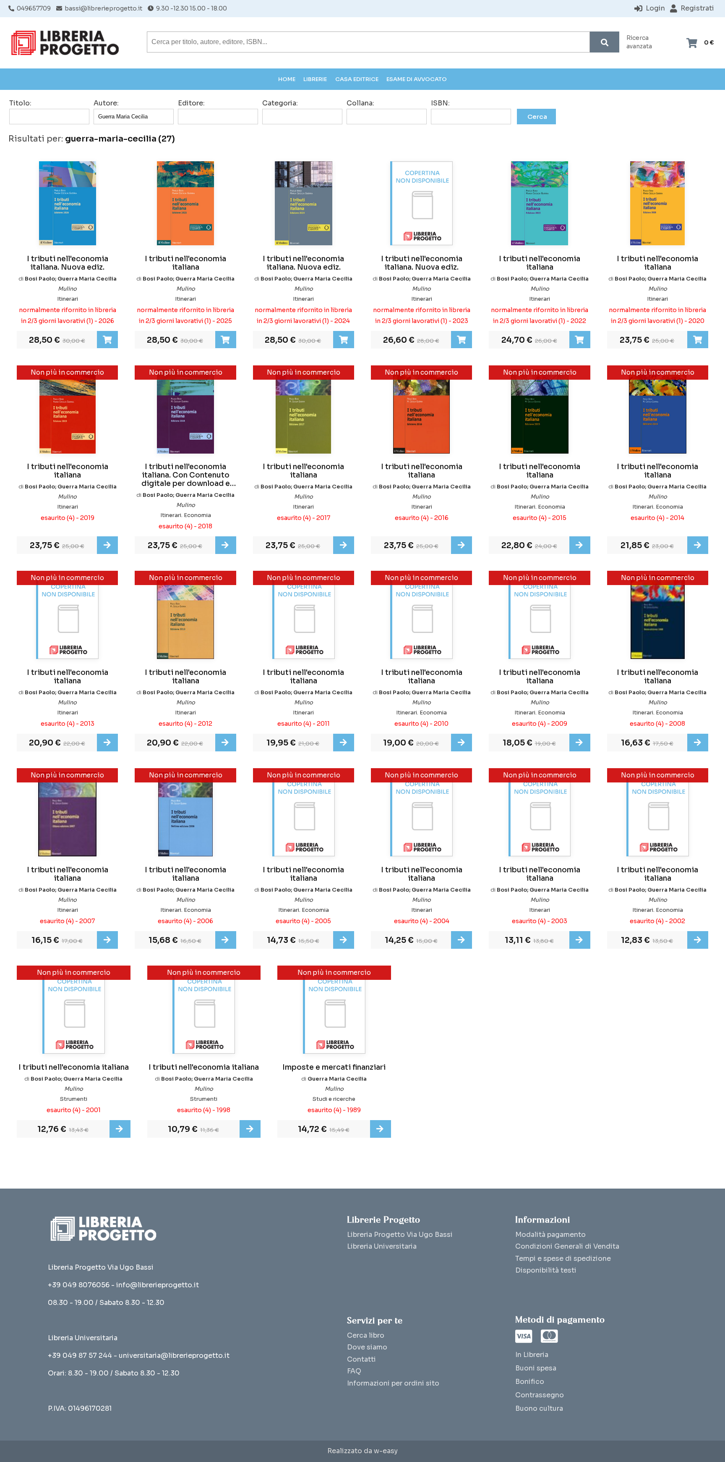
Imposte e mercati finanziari (334, 1067)
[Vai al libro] (107, 545)
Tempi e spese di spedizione (563, 1258)
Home (286, 79)
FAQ (354, 1371)
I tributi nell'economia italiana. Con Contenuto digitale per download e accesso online (185, 475)
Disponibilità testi (545, 1270)
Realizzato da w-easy (362, 1451)
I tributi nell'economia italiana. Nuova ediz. (67, 263)
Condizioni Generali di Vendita (567, 1246)
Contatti (361, 1359)
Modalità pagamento (550, 1234)
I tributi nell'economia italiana (185, 263)
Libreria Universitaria (382, 1246)
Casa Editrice (356, 79)
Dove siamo (367, 1347)
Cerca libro (365, 1335)
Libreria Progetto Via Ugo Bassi (400, 1234)
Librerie (315, 79)
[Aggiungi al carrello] (107, 340)
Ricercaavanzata (639, 42)
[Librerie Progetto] (67, 42)
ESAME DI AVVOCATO (416, 79)
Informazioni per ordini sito (393, 1383)
